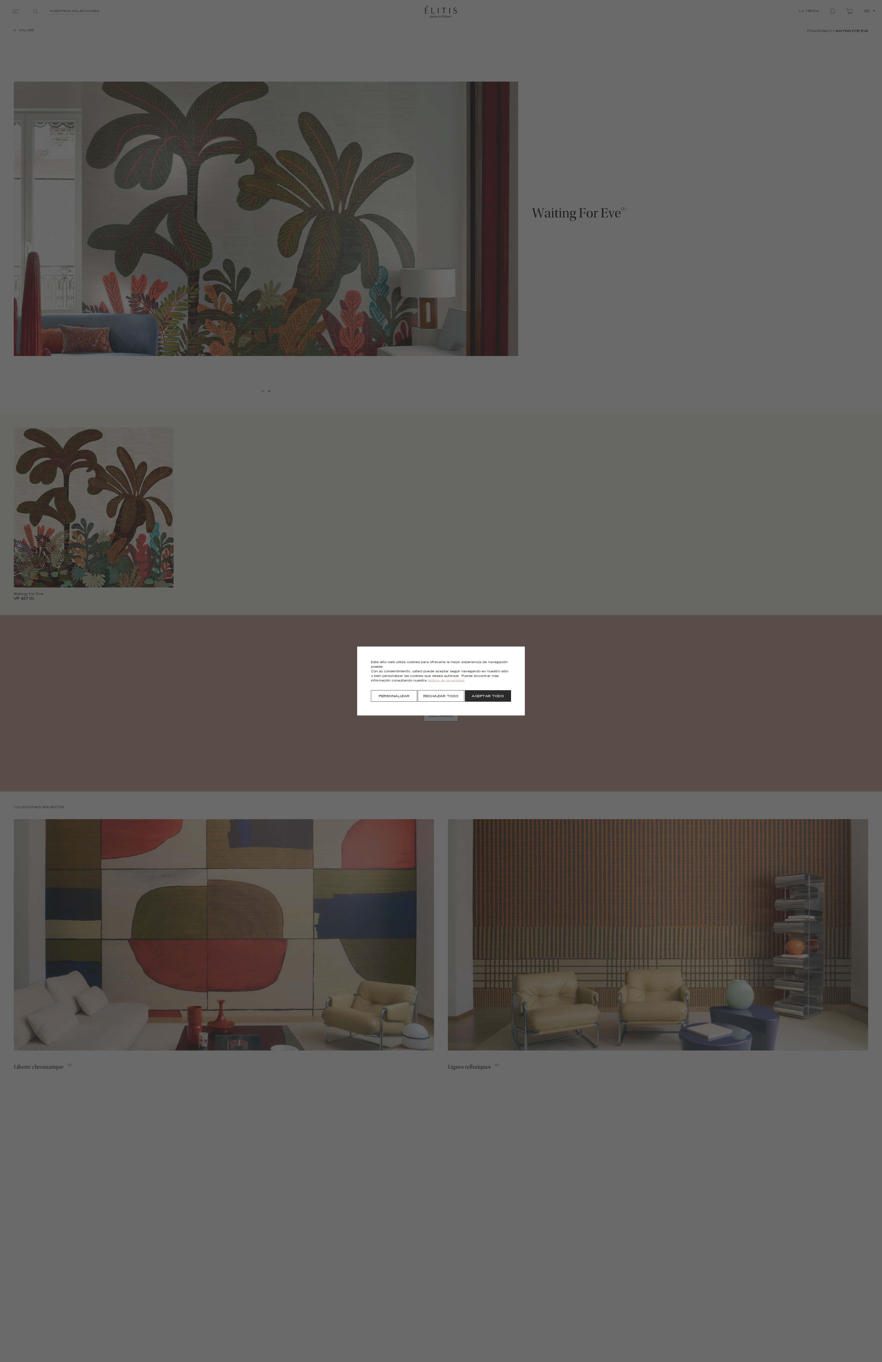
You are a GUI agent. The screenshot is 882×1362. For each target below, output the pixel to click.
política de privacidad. (446, 680)
